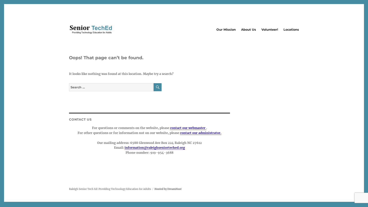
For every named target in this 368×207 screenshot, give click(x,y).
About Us (248, 29)
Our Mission (226, 29)
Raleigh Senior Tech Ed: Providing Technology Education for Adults (110, 189)
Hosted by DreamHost (168, 189)
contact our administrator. (200, 133)
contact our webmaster (188, 128)
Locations (291, 29)
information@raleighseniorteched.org (155, 148)
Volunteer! (269, 29)
